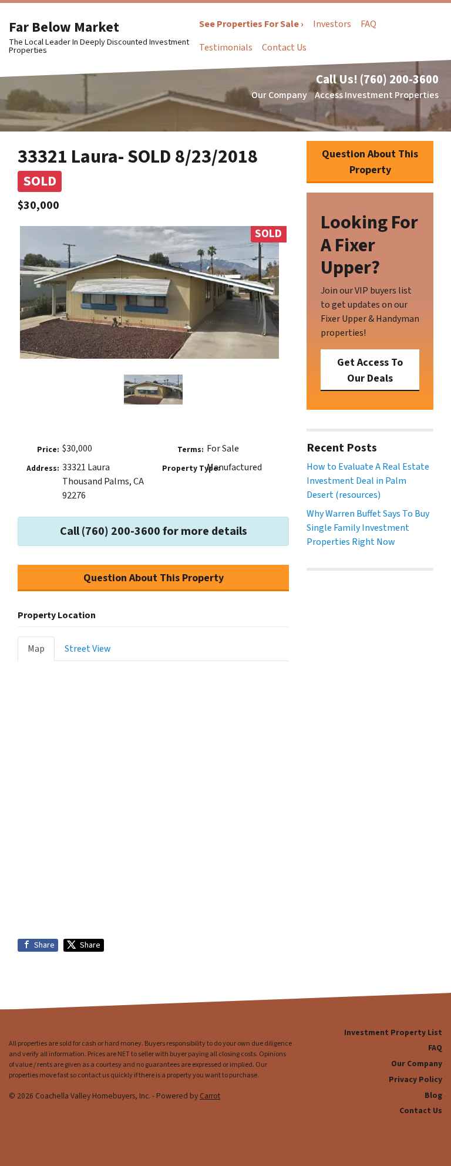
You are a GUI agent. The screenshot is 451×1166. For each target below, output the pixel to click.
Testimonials (226, 47)
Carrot (210, 1095)
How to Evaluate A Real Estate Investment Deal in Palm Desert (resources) (368, 480)
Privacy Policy (415, 1079)
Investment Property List (393, 1032)
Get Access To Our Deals (370, 370)
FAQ (368, 24)
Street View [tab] (88, 648)
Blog (433, 1095)
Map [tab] (36, 648)
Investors (332, 24)
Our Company (279, 95)
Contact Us (284, 47)
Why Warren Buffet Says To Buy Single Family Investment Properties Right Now (368, 527)
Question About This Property (153, 578)
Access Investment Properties (377, 95)
